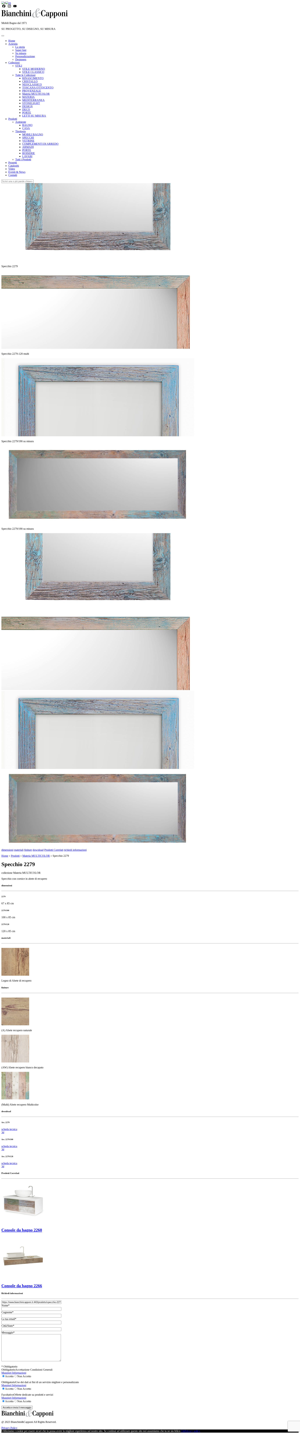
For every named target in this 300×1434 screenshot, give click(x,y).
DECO (26, 109)
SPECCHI (28, 137)
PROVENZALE (31, 90)
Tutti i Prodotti (23, 159)
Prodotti (12, 118)
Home (11, 40)
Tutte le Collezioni (25, 75)
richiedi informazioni (75, 849)
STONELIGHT (31, 103)
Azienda (13, 43)
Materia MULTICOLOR (36, 93)
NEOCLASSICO (32, 84)
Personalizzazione (25, 56)
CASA (26, 128)
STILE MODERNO (33, 68)
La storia (20, 46)
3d (2, 1132)
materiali (18, 849)
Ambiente (20, 121)
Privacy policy (192, 1430)
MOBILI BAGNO (32, 134)
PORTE (26, 112)
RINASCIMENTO (33, 78)
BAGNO (27, 125)
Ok (182, 1430)
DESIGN (27, 106)
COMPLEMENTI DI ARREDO (40, 143)
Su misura (20, 53)
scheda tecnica (9, 1129)
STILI (18, 65)
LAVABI (27, 156)
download (38, 849)
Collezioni (14, 62)
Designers (20, 59)
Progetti (12, 162)
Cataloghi (13, 165)
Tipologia (20, 131)
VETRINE (28, 140)
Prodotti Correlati (53, 849)
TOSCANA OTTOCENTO (37, 87)
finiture (28, 849)
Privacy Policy (9, 1427)
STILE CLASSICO (33, 71)
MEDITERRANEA (33, 100)
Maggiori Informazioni (13, 1372)
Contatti (12, 175)
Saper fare (20, 50)
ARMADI (28, 146)
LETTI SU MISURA (34, 115)
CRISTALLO (30, 81)
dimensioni (7, 849)
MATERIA (28, 96)
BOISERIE (28, 153)
